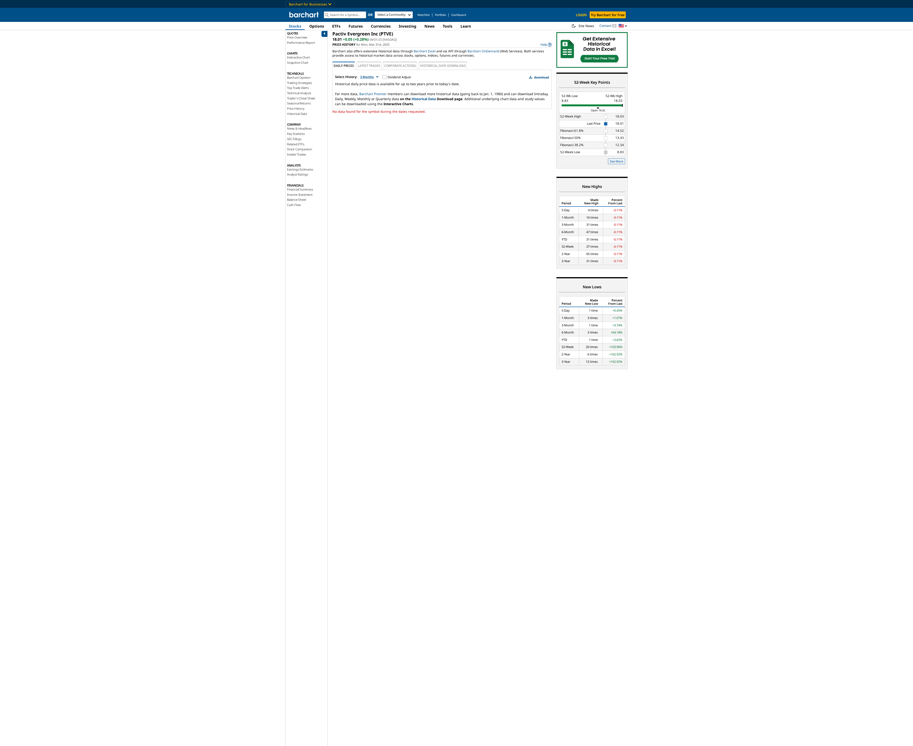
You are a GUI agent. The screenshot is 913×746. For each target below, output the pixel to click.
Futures (356, 26)
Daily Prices (344, 66)
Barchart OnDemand (483, 51)
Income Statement (300, 194)
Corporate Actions (400, 66)
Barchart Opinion (299, 77)
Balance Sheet (296, 199)
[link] (546, 44)
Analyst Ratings (297, 174)
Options (316, 26)
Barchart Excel (424, 51)
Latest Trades (369, 66)
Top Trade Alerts (298, 88)
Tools (447, 26)
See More (616, 161)
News (429, 26)
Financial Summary (300, 189)
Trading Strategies (299, 83)
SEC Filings (294, 139)
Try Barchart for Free (608, 15)
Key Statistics (296, 134)
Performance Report (301, 42)
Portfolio (440, 15)
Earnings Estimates (300, 169)
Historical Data (297, 114)
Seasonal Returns (299, 103)
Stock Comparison (299, 149)
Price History (295, 108)
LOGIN (581, 15)
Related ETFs (295, 144)
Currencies (381, 26)
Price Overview (297, 37)
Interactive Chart (298, 57)
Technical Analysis (299, 93)
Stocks (295, 26)
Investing (407, 26)
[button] (623, 26)
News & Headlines (299, 128)
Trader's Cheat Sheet (301, 98)
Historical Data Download (443, 66)
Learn (466, 26)
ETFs (336, 26)
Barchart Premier (373, 94)
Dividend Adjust (399, 77)
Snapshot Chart (297, 62)
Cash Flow (294, 205)
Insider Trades (296, 154)
